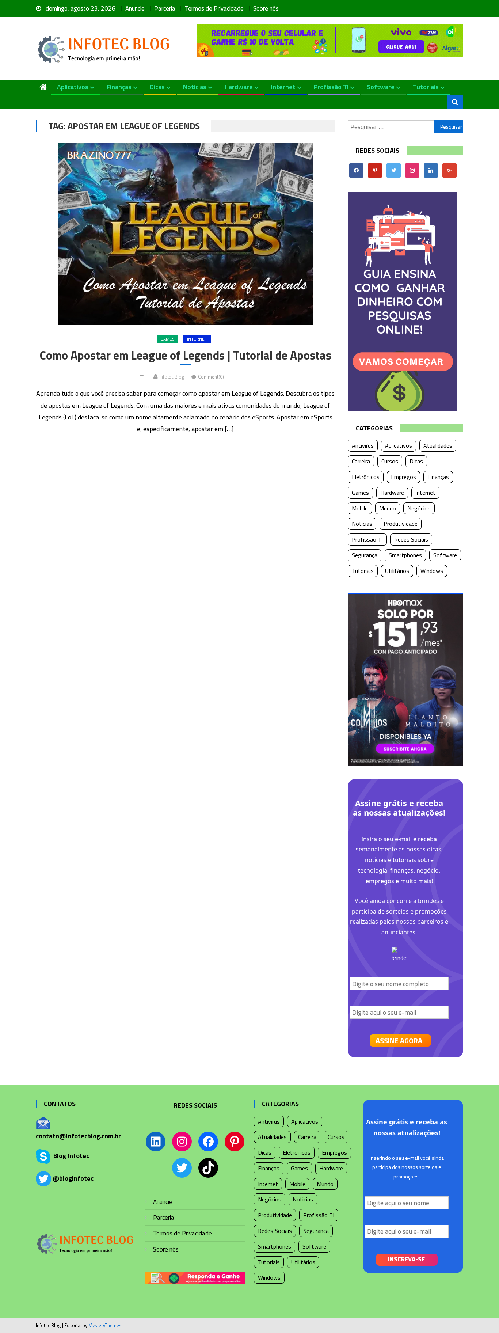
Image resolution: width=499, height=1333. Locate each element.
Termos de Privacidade (214, 8)
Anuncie (135, 8)
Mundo (387, 508)
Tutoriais (426, 87)
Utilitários (397, 570)
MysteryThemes (105, 1325)
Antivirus (363, 445)
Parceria (164, 8)
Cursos (389, 461)
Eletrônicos (366, 476)
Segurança (364, 555)
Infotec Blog (171, 376)
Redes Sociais (411, 539)
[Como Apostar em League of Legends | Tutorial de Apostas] (185, 234)
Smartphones (405, 555)
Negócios (419, 508)
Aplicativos (72, 87)
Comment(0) (211, 376)
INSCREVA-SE (406, 1259)
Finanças (119, 87)
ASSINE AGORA (399, 1040)
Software (381, 87)
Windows (431, 570)
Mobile (360, 508)
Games (167, 338)
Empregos (403, 476)
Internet (283, 87)
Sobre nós (266, 8)
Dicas (157, 87)
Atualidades (437, 445)
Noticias (194, 87)
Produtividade (401, 523)
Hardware (239, 87)
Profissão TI (331, 87)
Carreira (361, 461)
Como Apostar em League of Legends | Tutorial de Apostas (185, 355)
